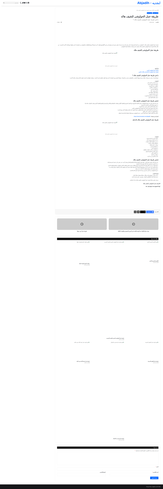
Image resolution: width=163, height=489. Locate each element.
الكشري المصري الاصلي (153, 260)
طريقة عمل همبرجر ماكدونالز (118, 438)
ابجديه (156, 22)
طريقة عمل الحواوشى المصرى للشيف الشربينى (115, 338)
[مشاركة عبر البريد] (138, 212)
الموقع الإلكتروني (103, 472)
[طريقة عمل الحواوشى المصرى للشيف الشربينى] (107, 289)
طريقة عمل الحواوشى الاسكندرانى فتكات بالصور (148, 72)
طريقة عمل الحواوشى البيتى (152, 70)
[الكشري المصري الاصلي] (142, 250)
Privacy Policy (149, 486)
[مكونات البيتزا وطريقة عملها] (73, 251)
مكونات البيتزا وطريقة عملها (84, 263)
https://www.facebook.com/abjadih (142, 116)
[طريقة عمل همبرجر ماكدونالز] (107, 389)
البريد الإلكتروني (155, 472)
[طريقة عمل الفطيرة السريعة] (142, 351)
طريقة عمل (149, 13)
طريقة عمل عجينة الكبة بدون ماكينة (83, 361)
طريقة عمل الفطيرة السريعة (153, 361)
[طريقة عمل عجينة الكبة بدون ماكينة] (73, 351)
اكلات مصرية (151, 10)
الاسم (157, 466)
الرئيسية (156, 10)
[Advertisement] (108, 33)
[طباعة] (135, 212)
